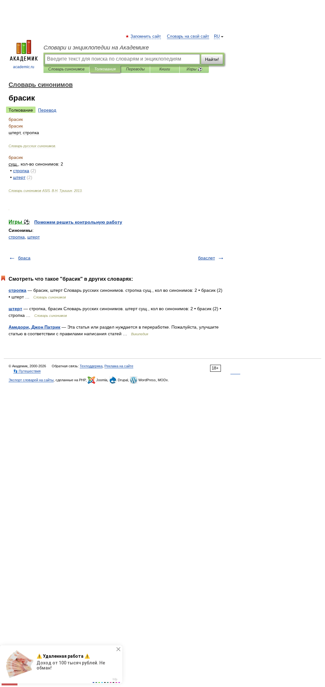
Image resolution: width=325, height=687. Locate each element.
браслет (206, 257)
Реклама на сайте (118, 366)
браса (24, 257)
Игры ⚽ (194, 69)
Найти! (212, 59)
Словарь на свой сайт (188, 36)
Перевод (47, 110)
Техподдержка (91, 366)
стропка (17, 236)
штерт (33, 236)
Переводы (135, 69)
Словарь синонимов (66, 69)
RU (217, 36)
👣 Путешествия (27, 371)
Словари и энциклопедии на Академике (96, 47)
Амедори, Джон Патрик (34, 327)
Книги (164, 69)
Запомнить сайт (146, 36)
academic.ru (23, 67)
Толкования (105, 69)
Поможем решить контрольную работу (78, 222)
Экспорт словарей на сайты (31, 380)
